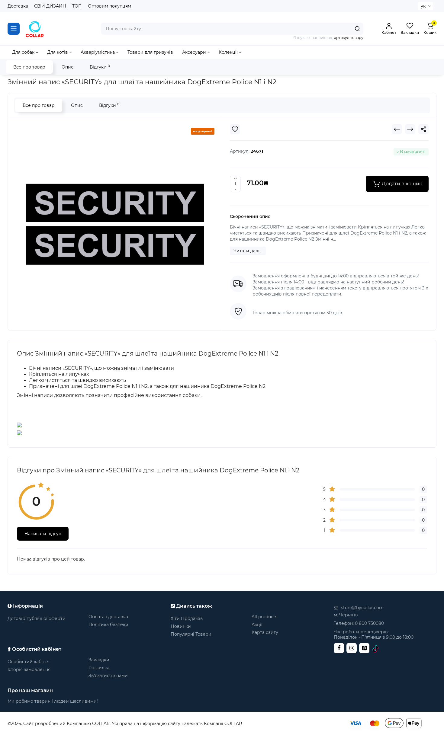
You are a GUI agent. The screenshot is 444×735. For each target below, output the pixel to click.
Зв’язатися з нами (108, 675)
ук (423, 6)
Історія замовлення (29, 669)
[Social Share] (423, 129)
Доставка (18, 6)
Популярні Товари (191, 634)
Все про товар (29, 67)
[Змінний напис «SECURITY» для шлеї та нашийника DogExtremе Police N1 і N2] (114, 223)
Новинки (181, 626)
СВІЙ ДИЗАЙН (50, 6)
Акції (257, 624)
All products (264, 616)
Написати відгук (42, 533)
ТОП (77, 6)
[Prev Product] (397, 129)
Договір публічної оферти (37, 618)
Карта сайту (265, 632)
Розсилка (98, 667)
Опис (67, 67)
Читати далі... (247, 251)
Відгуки (100, 67)
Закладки (98, 660)
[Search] (357, 29)
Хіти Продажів (187, 618)
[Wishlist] (235, 129)
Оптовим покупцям (109, 6)
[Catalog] (14, 29)
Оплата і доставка (108, 616)
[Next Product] (410, 129)
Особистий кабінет (29, 661)
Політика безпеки (108, 624)
